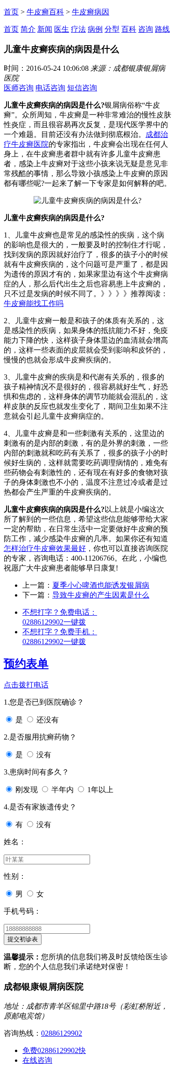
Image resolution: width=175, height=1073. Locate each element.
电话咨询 (50, 88)
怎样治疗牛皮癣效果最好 (45, 548)
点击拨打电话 (26, 685)
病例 (95, 29)
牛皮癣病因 (90, 12)
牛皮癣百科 (45, 12)
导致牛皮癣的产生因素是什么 (100, 595)
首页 (11, 12)
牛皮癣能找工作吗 (33, 303)
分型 (112, 29)
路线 (162, 29)
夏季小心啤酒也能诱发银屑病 (100, 585)
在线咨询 (37, 1060)
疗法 (78, 29)
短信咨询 (82, 88)
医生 (61, 29)
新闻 (44, 29)
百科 (128, 29)
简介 (28, 29)
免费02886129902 (54, 1050)
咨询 (145, 29)
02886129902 (61, 1033)
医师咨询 (19, 88)
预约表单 (26, 664)
